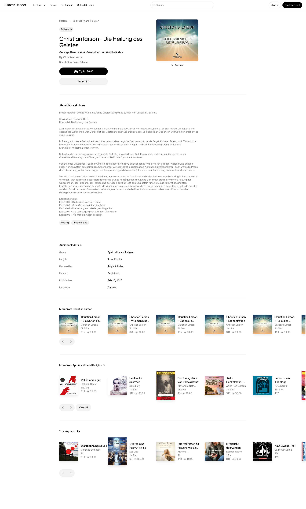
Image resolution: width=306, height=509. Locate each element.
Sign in (274, 5)
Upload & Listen (85, 5)
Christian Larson (73, 57)
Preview (179, 65)
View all (83, 407)
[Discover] (44, 5)
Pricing (53, 5)
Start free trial (292, 5)
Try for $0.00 (86, 71)
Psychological (80, 222)
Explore (37, 5)
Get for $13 (83, 81)
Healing (65, 222)
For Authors (67, 5)
